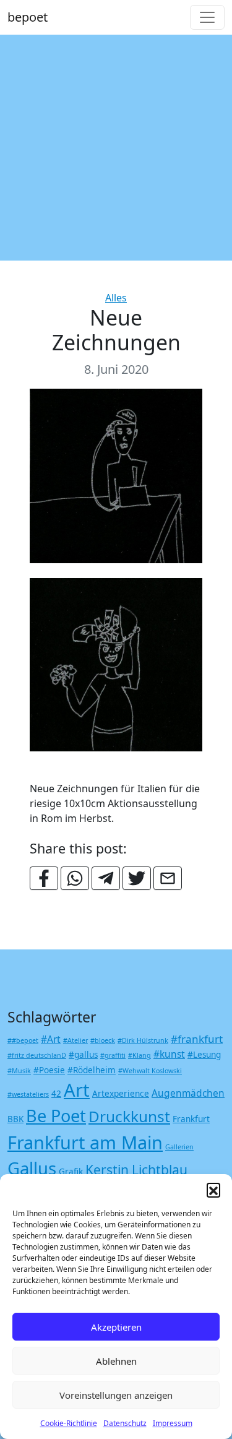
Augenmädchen (188, 1093)
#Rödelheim (91, 1070)
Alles (116, 298)
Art (77, 1090)
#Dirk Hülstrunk (143, 1040)
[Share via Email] (167, 878)
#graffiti (113, 1055)
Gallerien (179, 1147)
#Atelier (75, 1040)
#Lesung (204, 1054)
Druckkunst (129, 1116)
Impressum (172, 1423)
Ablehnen (116, 1361)
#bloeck (102, 1040)
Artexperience (120, 1093)
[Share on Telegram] (106, 878)
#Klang (139, 1055)
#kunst (169, 1054)
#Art (51, 1039)
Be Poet (56, 1115)
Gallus (31, 1168)
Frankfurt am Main (85, 1142)
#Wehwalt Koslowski (150, 1070)
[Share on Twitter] (136, 878)
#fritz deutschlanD (36, 1055)
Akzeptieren (116, 1327)
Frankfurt (191, 1119)
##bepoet (22, 1040)
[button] (213, 1189)
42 (56, 1093)
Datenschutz (125, 1423)
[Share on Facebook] (44, 878)
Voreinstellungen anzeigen (116, 1395)
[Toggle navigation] (207, 17)
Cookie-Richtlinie (68, 1423)
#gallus (83, 1054)
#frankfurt (197, 1039)
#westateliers (28, 1094)
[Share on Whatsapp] (75, 878)
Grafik (71, 1171)
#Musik (19, 1070)
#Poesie (49, 1070)
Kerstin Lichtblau (136, 1169)
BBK (15, 1119)
